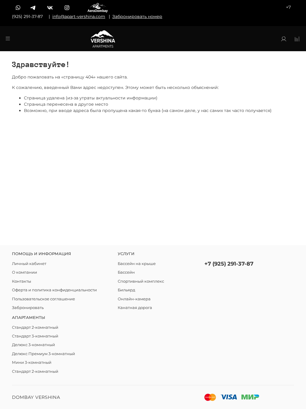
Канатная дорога (135, 307)
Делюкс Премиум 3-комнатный (43, 354)
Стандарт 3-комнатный (35, 336)
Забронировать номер (137, 16)
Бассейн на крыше (137, 263)
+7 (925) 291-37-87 (228, 263)
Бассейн (126, 272)
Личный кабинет (29, 263)
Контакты (21, 281)
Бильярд (126, 290)
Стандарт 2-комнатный (35, 327)
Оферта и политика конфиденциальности (54, 290)
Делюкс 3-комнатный (33, 345)
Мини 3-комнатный (31, 362)
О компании (24, 272)
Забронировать (28, 307)
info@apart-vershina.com (78, 16)
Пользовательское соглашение (43, 299)
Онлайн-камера (134, 299)
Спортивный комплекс (141, 281)
